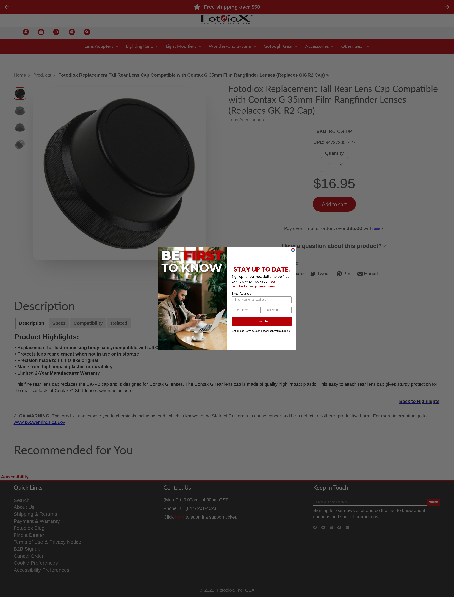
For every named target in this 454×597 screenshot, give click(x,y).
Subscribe (261, 321)
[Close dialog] (293, 250)
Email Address (241, 293)
